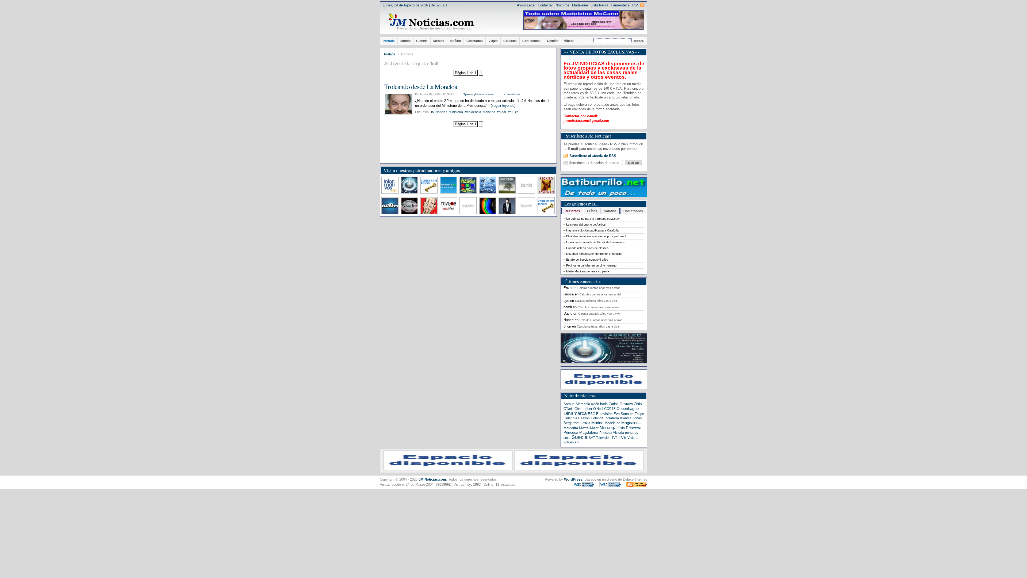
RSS (635, 5)
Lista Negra (599, 5)
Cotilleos (510, 41)
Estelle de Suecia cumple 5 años (587, 259)
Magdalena (631, 423)
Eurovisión (604, 414)
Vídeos (569, 41)
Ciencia (422, 41)
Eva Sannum (624, 414)
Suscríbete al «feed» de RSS (592, 156)
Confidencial (531, 41)
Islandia (625, 418)
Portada (389, 41)
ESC (591, 414)
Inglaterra (611, 418)
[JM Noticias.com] (431, 22)
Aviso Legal (526, 5)
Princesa (633, 428)
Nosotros (562, 5)
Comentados (633, 211)
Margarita (571, 428)
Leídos (592, 211)
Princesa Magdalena (581, 432)
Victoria (632, 438)
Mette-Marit (589, 428)
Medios (438, 41)
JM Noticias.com (432, 479)
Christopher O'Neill (588, 409)
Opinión (552, 41)
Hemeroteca (620, 5)
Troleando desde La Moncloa (420, 86)
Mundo (405, 41)
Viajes (493, 41)
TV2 (615, 438)
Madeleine (580, 5)
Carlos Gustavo (621, 404)
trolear (501, 112)
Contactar (545, 5)
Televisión (603, 438)
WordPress (573, 479)
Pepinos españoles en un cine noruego (591, 265)
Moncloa (489, 112)
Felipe (639, 414)
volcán (569, 442)
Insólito (455, 41)
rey (636, 433)
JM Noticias (438, 112)
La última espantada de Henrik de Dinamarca (595, 242)
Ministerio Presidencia (465, 112)
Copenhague (627, 408)
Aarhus (569, 404)
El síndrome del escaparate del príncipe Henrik (596, 236)
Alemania (583, 404)
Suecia (580, 437)
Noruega (608, 427)
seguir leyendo (503, 106)
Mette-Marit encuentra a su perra (587, 271)
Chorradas (474, 41)
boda (604, 404)
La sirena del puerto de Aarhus (586, 224)
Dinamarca (575, 413)
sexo (567, 438)
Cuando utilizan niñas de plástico (587, 248)
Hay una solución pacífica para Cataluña (592, 230)
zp (516, 112)
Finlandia (570, 418)
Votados (610, 211)
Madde (597, 423)
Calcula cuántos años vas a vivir (598, 288)
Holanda (597, 418)
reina (629, 433)
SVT (592, 438)
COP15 (609, 409)
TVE (622, 437)
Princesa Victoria (611, 433)
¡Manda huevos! (484, 94)
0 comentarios (511, 94)
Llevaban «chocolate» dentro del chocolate (594, 253)
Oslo (621, 428)
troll (510, 112)
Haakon (584, 418)
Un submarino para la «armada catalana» (593, 218)
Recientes (572, 211)
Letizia (585, 423)
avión (595, 404)
